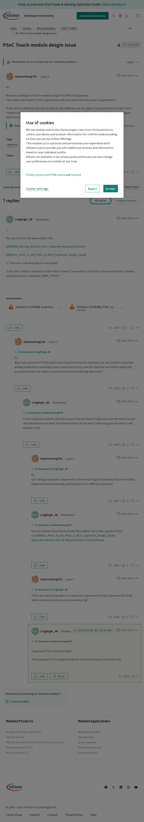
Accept (111, 188)
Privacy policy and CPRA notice (45, 175)
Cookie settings (37, 189)
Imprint (76, 175)
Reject (92, 188)
